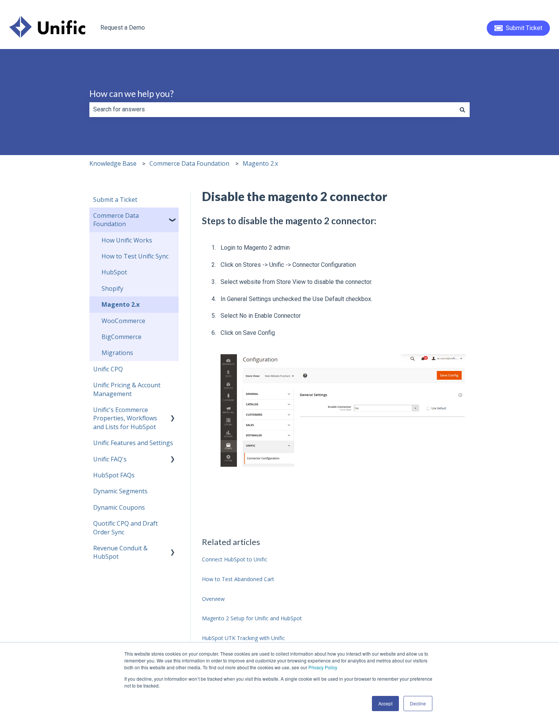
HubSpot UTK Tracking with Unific (243, 638)
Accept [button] (385, 703)
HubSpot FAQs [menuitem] (114, 475)
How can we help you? (131, 93)
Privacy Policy (322, 667)
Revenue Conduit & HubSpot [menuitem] (120, 552)
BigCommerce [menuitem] (121, 337)
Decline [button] (418, 703)
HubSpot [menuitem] (114, 272)
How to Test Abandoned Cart (238, 579)
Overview (213, 598)
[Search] (462, 109)
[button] (173, 216)
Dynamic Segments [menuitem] (120, 491)
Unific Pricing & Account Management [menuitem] (126, 389)
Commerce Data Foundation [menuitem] (116, 219)
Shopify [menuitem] (112, 288)
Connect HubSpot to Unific (234, 559)
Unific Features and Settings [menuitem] (133, 443)
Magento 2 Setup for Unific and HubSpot (252, 618)
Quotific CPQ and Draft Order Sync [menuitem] (125, 527)
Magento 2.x (260, 163)
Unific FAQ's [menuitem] (110, 459)
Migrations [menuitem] (117, 353)
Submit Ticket (524, 28)
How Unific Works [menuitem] (127, 240)
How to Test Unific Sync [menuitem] (135, 256)
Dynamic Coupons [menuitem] (119, 507)
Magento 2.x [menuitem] (121, 304)
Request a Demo (122, 27)
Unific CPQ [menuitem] (108, 369)
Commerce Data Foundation (189, 163)
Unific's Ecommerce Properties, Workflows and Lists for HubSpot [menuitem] (125, 418)
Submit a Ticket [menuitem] (115, 199)
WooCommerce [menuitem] (123, 321)
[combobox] (272, 109)
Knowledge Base (113, 163)
